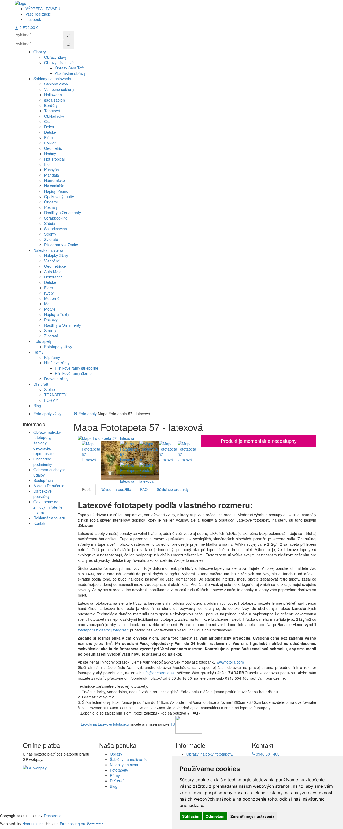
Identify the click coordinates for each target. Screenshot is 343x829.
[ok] (68, 35)
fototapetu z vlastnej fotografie (103, 630)
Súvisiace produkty (173, 489)
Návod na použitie (115, 489)
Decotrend (53, 815)
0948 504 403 (267, 754)
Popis (86, 489)
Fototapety (88, 413)
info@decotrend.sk (158, 672)
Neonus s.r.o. (33, 823)
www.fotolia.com (231, 662)
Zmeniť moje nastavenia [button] (252, 816)
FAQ (144, 489)
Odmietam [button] (215, 816)
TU (172, 724)
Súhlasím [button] (190, 816)
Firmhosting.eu (72, 823)
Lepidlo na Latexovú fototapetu (105, 724)
